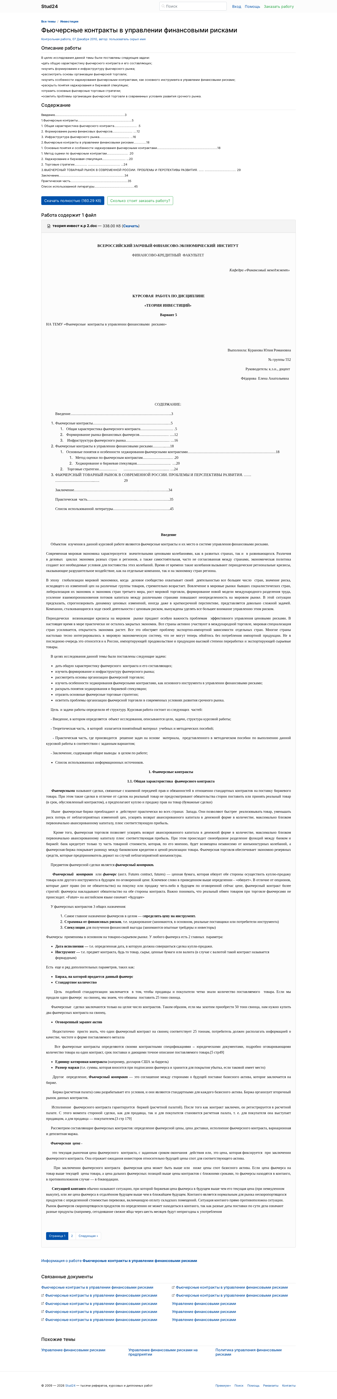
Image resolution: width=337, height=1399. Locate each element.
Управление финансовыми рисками (204, 1303)
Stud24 (70, 1385)
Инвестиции (69, 21)
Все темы (48, 21)
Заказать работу (279, 6)
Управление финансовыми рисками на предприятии (163, 1352)
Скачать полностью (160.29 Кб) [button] (72, 200)
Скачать (130, 226)
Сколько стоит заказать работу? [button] (140, 200)
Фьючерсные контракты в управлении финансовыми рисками (97, 1287)
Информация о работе (119, 1260)
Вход (236, 6)
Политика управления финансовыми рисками (248, 1352)
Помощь (252, 6)
